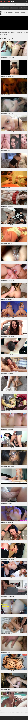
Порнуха (4, 7)
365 (7, 2)
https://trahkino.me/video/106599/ (8, 32)
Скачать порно (14, 7)
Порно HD (23, 7)
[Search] (26, 4)
